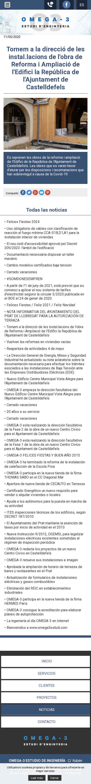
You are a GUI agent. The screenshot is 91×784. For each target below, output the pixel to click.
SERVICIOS (46, 673)
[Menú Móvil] (7, 7)
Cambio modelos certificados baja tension (39, 265)
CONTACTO (46, 722)
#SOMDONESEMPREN (24, 279)
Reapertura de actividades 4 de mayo (35, 349)
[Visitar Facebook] (66, 7)
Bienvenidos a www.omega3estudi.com (37, 628)
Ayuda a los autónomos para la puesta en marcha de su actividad (45, 503)
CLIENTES (47, 685)
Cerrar (54, 778)
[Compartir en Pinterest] (48, 193)
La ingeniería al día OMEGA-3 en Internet (38, 621)
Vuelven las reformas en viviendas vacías (39, 342)
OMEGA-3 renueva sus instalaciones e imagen (42, 560)
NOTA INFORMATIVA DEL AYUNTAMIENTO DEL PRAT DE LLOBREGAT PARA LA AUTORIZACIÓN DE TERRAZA (44, 316)
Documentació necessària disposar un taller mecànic (39, 256)
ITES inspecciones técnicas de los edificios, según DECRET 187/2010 (44, 514)
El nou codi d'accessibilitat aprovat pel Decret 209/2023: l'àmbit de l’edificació (40, 246)
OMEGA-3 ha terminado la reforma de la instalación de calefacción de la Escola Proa (44, 464)
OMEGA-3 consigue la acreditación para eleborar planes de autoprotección (42, 612)
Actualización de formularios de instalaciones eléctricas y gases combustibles (40, 579)
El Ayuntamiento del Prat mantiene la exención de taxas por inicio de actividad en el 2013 (43, 525)
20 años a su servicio (23, 412)
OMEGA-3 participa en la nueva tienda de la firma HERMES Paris (43, 601)
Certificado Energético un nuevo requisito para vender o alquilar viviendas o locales (41, 493)
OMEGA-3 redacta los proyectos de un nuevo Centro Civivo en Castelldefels (40, 551)
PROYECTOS (47, 698)
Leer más (37, 778)
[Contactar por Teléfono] (50, 6)
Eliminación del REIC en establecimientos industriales (37, 590)
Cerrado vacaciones (22, 272)
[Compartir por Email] (42, 193)
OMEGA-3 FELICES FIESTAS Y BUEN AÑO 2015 (43, 455)
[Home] (45, 30)
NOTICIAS (47, 710)
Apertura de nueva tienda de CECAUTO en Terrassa (46, 484)
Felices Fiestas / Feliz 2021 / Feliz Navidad (41, 305)
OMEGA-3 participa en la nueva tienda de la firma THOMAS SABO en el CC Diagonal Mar (43, 475)
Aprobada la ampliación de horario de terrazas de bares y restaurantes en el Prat (43, 569)
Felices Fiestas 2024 (23, 222)
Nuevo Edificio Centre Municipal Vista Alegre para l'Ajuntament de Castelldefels (43, 381)
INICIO (47, 661)
